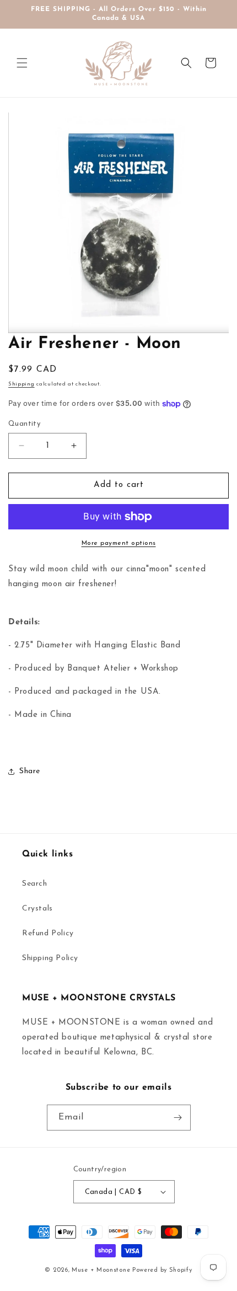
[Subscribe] (178, 1118)
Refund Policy (48, 933)
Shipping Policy (50, 958)
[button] (22, 63)
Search (34, 884)
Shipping (21, 384)
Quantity (24, 423)
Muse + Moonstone (102, 1270)
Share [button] (29, 771)
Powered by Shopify (162, 1270)
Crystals (37, 908)
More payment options (119, 543)
